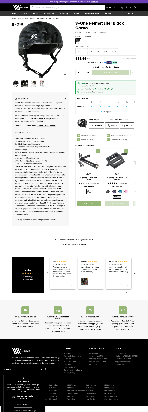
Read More (94, 2)
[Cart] (135, 7)
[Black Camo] (78, 41)
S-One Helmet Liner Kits (46, 126)
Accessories (49, 13)
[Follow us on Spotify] (47, 369)
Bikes (14, 13)
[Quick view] (98, 151)
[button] (40, 98)
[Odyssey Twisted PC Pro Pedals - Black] (108, 191)
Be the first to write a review (74, 244)
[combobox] (67, 7)
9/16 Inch (117, 197)
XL (98, 51)
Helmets (32, 19)
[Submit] (32, 7)
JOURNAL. (132, 13)
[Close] (41, 369)
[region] (90, 273)
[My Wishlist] (131, 7)
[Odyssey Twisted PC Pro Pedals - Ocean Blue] (120, 191)
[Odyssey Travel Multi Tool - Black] (88, 191)
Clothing (64, 13)
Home (14, 19)
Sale (119, 13)
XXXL (114, 51)
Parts (24, 13)
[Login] (127, 7)
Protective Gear (92, 13)
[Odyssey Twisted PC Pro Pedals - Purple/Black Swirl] (114, 191)
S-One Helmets (85, 32)
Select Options (101, 32)
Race (35, 13)
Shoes (76, 13)
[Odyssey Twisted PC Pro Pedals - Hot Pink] (125, 191)
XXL (105, 51)
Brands (108, 13)
